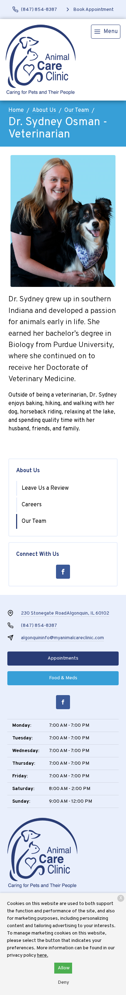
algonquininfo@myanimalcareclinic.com (62, 638)
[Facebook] (63, 572)
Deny (63, 983)
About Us (44, 110)
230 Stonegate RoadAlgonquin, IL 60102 (65, 613)
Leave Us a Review (45, 488)
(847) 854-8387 (39, 626)
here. (42, 955)
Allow (64, 968)
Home (16, 110)
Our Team (76, 110)
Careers (32, 504)
